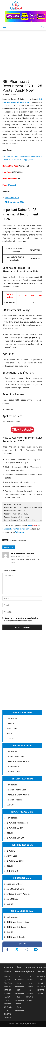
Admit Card (12, 728)
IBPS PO (7, 976)
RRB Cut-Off (12, 870)
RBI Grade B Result (16, 937)
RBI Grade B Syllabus (16, 927)
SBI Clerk (7, 987)
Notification (12, 718)
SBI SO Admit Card (15, 888)
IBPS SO (7, 990)
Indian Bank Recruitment (19, 1007)
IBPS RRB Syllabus (15, 860)
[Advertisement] (23, 55)
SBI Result (41, 976)
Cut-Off (10, 738)
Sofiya (7, 94)
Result (10, 733)
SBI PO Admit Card (15, 756)
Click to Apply (22, 429)
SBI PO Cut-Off (13, 771)
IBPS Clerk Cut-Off (15, 837)
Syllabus (10, 723)
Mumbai (12, 185)
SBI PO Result (13, 766)
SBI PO (8, 980)
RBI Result (41, 987)
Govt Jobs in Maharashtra (18, 540)
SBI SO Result (13, 898)
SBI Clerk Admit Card (16, 789)
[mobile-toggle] (4, 27)
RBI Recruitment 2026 (15, 202)
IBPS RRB (11, 850)
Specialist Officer (14, 883)
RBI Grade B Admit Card (18, 922)
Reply (13, 562)
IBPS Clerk (8, 983)
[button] (42, 27)
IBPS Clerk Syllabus (16, 827)
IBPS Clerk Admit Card (17, 822)
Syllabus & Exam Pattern (18, 761)
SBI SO (8, 997)
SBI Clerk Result (14, 799)
